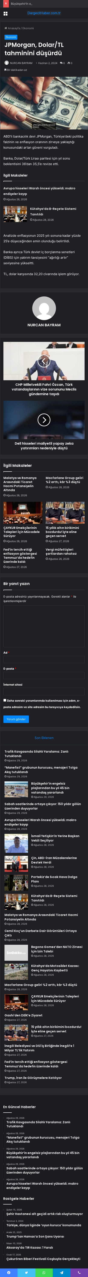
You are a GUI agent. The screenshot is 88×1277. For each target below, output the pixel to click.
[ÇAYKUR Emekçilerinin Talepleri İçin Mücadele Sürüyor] (22, 513)
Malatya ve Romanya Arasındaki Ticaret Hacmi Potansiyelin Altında (20, 484)
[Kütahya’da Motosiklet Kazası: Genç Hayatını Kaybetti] (16, 972)
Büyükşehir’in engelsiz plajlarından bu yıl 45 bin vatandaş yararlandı (50, 788)
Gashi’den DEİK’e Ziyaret (23, 1015)
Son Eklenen (44, 738)
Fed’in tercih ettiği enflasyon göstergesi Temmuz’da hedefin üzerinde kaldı (20, 555)
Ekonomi (28, 28)
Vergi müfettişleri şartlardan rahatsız (61, 551)
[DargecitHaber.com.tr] (44, 13)
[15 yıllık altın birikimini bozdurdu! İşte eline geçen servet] (65, 513)
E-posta (9, 668)
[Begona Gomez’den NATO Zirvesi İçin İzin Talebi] (16, 953)
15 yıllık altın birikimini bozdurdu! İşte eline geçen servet (62, 532)
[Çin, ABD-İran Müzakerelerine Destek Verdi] (16, 864)
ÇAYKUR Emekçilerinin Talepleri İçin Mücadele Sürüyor (21, 532)
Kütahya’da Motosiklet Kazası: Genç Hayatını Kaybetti (55, 968)
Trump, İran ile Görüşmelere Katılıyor (33, 1078)
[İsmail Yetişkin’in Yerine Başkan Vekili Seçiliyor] (16, 843)
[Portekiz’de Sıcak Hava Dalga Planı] (16, 883)
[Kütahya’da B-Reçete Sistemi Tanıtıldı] (15, 214)
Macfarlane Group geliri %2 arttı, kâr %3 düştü (64, 480)
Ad (6, 652)
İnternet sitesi (12, 684)
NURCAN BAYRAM (21, 63)
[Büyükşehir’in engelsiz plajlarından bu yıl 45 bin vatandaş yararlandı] (16, 789)
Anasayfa (13, 28)
